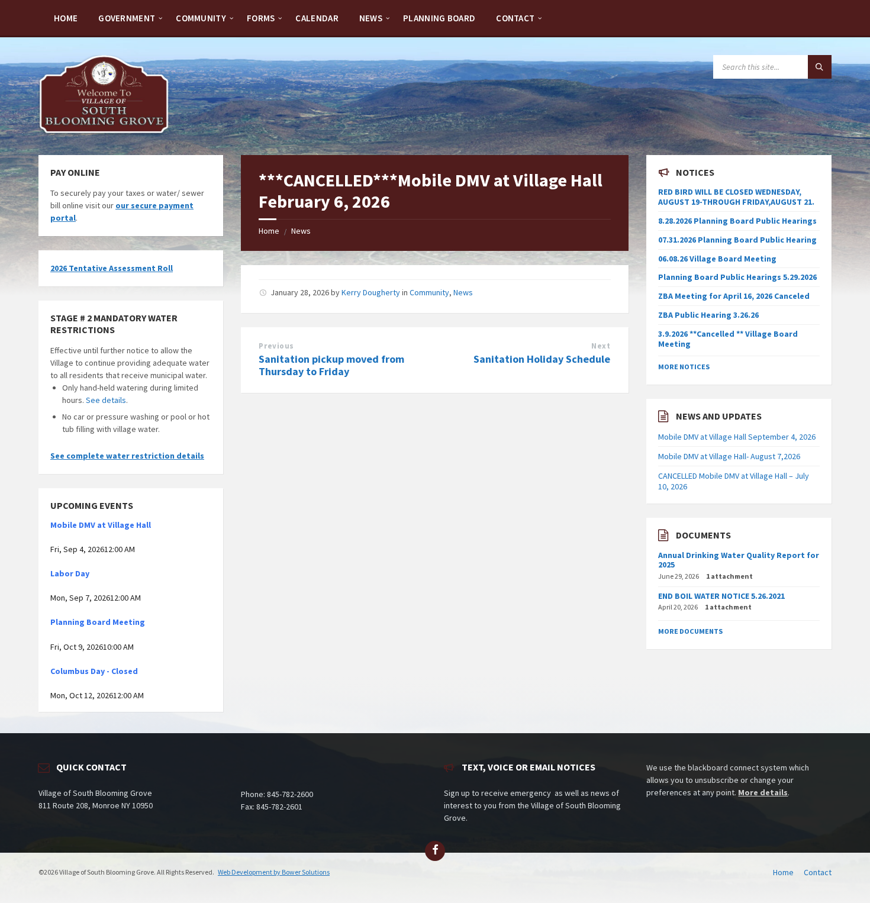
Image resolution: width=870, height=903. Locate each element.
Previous (276, 346)
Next (600, 346)
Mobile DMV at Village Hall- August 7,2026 (729, 456)
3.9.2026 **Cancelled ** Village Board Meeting (728, 338)
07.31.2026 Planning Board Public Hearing (737, 239)
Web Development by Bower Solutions (274, 871)
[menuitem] (65, 18)
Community (429, 292)
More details (763, 792)
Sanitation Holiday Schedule (541, 359)
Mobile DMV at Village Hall (100, 525)
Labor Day (69, 573)
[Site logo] (104, 132)
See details (106, 400)
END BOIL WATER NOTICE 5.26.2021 (721, 596)
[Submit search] (820, 67)
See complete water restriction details (127, 455)
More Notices (684, 366)
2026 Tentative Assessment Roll (111, 268)
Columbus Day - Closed (94, 671)
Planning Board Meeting (97, 622)
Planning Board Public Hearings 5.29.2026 (737, 277)
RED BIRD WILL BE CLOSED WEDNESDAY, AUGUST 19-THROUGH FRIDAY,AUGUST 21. (736, 196)
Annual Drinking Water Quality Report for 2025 (738, 560)
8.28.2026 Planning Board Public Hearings (737, 220)
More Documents (690, 631)
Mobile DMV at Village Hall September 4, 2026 (737, 436)
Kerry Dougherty (370, 292)
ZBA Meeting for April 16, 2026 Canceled (734, 296)
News (301, 230)
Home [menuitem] (783, 872)
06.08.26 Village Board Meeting (717, 258)
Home (269, 230)
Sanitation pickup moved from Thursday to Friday (331, 365)
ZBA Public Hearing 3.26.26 (708, 314)
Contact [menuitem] (818, 872)
